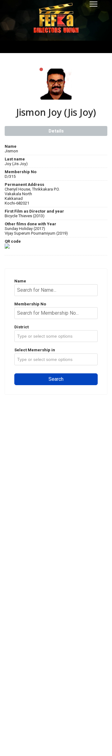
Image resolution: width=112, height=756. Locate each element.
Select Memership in (34, 350)
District (21, 327)
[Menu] (93, 4)
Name (20, 281)
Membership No (30, 304)
